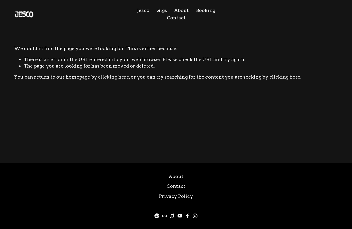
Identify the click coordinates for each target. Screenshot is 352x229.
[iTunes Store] (172, 215)
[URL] (164, 215)
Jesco (143, 10)
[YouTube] (179, 215)
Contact (176, 18)
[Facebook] (187, 215)
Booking (205, 10)
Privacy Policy (176, 196)
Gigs (161, 10)
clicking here (113, 77)
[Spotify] (156, 215)
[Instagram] (195, 215)
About (181, 10)
